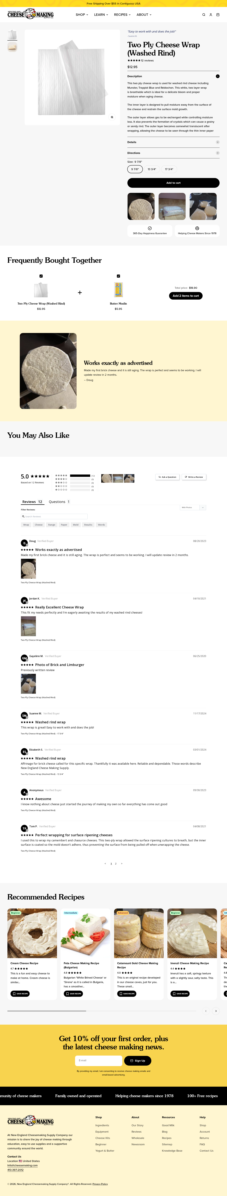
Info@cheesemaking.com (22, 1165)
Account (205, 1132)
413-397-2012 (15, 1170)
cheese (38, 524)
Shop (80, 14)
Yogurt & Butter (104, 1151)
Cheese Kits (102, 1138)
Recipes (120, 14)
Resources (168, 1117)
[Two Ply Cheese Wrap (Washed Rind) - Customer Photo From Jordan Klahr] (118, 478)
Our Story (137, 1125)
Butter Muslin (118, 303)
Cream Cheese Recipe (24, 963)
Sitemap (167, 1144)
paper (64, 524)
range (51, 524)
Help (203, 1117)
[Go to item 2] (12, 47)
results (88, 524)
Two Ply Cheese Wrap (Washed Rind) (41, 303)
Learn (99, 14)
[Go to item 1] (12, 35)
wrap (26, 524)
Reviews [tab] (29, 501)
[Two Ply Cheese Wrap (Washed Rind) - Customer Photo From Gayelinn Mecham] (129, 478)
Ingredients (102, 1125)
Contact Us (206, 1151)
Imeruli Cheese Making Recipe (189, 963)
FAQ (202, 1144)
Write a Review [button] (195, 477)
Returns (204, 1138)
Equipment (102, 1132)
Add (186, 295)
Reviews (136, 1132)
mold (75, 524)
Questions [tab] (57, 501)
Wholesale (138, 1138)
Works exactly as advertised (118, 362)
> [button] (121, 863)
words (101, 524)
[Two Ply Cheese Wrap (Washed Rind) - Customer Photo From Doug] (106, 478)
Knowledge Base (172, 1151)
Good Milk (168, 1125)
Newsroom (138, 1144)
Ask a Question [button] (169, 477)
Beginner (100, 1144)
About (142, 14)
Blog (164, 1132)
